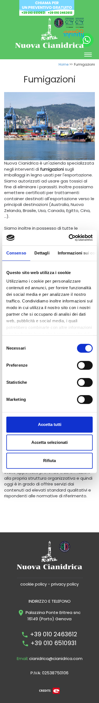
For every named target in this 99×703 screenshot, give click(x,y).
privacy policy (65, 584)
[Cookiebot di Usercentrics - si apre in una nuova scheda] (70, 237)
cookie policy (33, 584)
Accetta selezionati (49, 442)
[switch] (85, 365)
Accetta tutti (49, 424)
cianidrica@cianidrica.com (55, 658)
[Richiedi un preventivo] (46, 7)
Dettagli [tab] (42, 253)
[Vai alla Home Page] (49, 32)
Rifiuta (49, 460)
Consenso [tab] (16, 253)
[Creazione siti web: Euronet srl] (49, 690)
